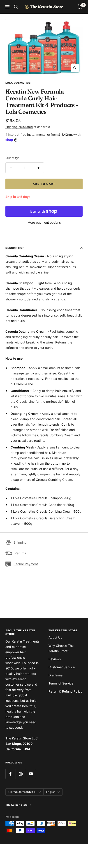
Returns (20, 553)
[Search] (16, 7)
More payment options (44, 222)
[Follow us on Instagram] (21, 774)
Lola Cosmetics (18, 82)
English (50, 792)
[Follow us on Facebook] (10, 774)
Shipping (20, 542)
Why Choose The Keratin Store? (61, 648)
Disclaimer (56, 675)
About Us (55, 637)
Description (15, 247)
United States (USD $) (22, 792)
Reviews (55, 659)
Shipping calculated (19, 127)
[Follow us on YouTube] (31, 774)
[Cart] (80, 6)
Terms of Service (61, 683)
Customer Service (62, 667)
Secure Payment (26, 564)
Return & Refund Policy (65, 691)
